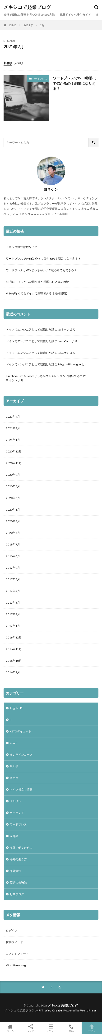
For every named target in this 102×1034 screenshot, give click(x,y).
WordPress (88, 1010)
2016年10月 (14, 660)
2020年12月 (14, 451)
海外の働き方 (18, 859)
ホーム (10, 1030)
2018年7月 (13, 544)
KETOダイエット (20, 731)
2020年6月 (13, 509)
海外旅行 (15, 871)
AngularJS (16, 708)
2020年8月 (13, 486)
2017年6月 (13, 579)
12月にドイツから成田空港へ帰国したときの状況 (37, 282)
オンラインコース (21, 754)
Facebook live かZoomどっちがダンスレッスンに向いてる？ (44, 376)
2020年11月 (14, 463)
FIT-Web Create (50, 1010)
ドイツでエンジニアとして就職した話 (30, 329)
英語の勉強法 (18, 882)
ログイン (11, 930)
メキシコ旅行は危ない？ (21, 247)
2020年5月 (13, 521)
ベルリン (15, 801)
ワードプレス (40, 78)
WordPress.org (16, 965)
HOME (12, 25)
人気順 (18, 63)
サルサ (14, 766)
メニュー (51, 1030)
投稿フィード (14, 942)
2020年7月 (13, 498)
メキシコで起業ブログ (27, 7)
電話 (71, 1030)
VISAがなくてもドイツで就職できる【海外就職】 (37, 293)
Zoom (13, 743)
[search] (93, 142)
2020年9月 (13, 474)
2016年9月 (13, 672)
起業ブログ (17, 894)
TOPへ (91, 1030)
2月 (42, 25)
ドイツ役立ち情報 (21, 789)
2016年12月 (14, 637)
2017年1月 (13, 626)
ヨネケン (64, 329)
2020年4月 (13, 533)
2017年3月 (13, 602)
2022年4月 (13, 416)
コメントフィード (17, 953)
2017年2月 (13, 614)
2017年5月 (13, 591)
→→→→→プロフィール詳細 (49, 214)
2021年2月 (13, 428)
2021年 (28, 25)
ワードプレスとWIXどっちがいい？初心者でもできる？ (41, 270)
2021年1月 (13, 440)
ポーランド (17, 813)
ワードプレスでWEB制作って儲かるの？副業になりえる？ (75, 83)
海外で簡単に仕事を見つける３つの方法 (29, 14)
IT (11, 720)
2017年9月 (13, 567)
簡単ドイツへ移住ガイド (75, 14)
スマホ (14, 778)
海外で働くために (21, 847)
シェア (30, 1030)
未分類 (14, 836)
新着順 (8, 63)
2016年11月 (14, 649)
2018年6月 (13, 556)
